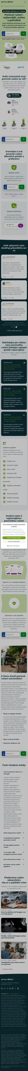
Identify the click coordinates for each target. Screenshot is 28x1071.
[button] (14, 546)
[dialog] (14, 535)
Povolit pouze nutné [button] (14, 541)
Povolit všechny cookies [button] (14, 537)
